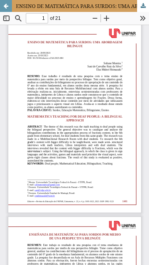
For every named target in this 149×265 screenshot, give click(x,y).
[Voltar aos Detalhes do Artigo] (6, 6)
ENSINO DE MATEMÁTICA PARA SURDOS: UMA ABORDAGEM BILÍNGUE (82, 6)
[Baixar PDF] (143, 6)
